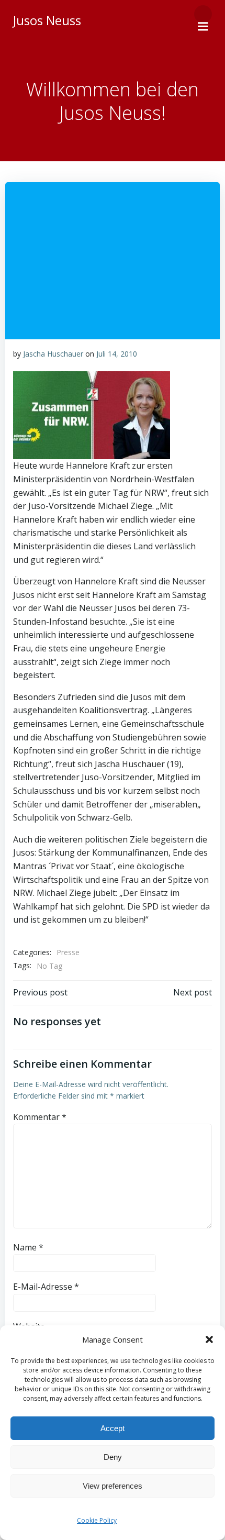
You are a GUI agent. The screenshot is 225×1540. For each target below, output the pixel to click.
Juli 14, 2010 (116, 354)
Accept (112, 1428)
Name (28, 1247)
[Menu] (203, 14)
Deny (113, 1457)
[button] (209, 1339)
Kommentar (39, 1117)
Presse (68, 952)
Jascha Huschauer (53, 354)
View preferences (112, 1485)
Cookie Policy (97, 1520)
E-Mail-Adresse (46, 1286)
